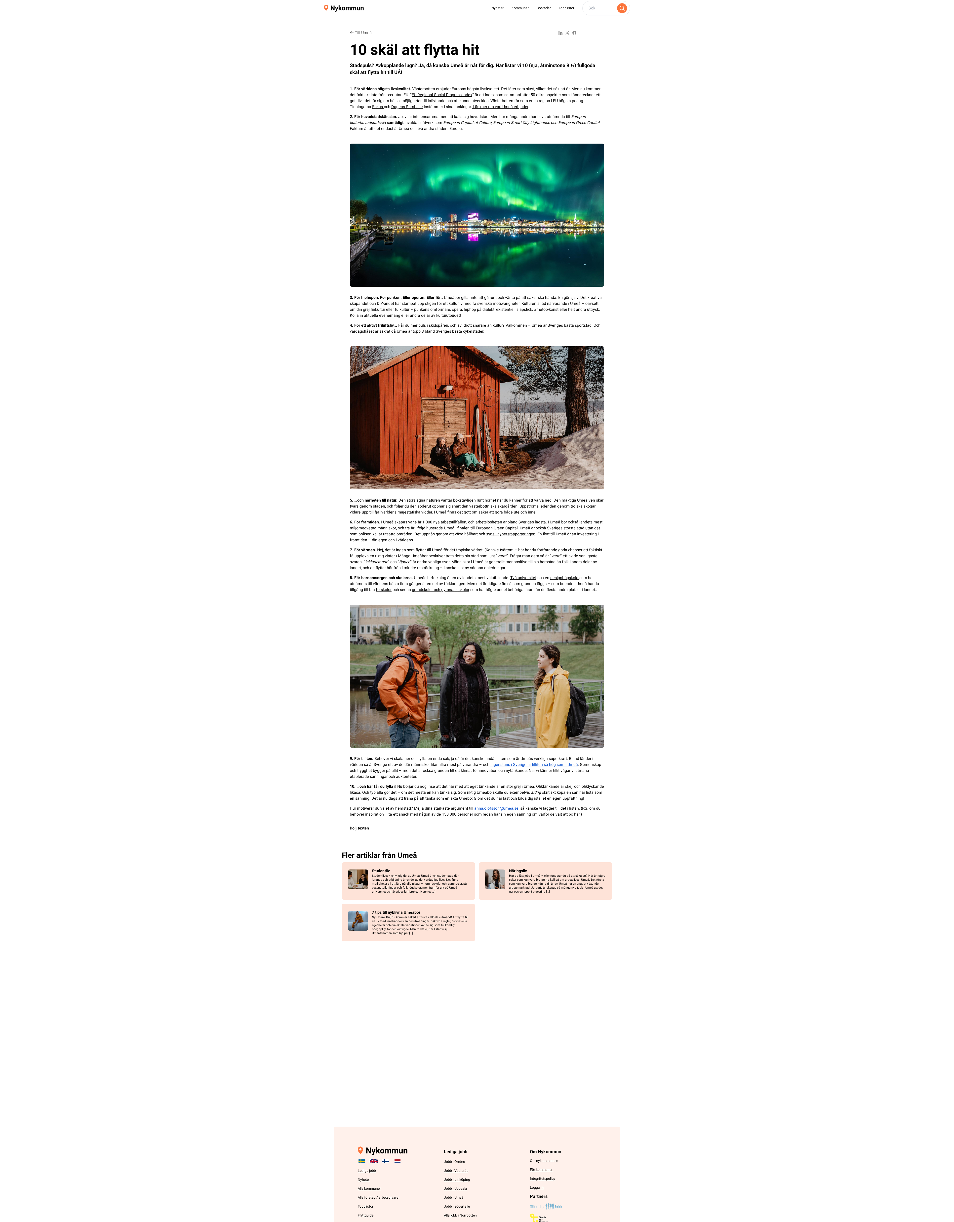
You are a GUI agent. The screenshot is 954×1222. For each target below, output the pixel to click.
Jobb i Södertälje (457, 1206)
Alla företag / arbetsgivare (378, 1197)
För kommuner (541, 1169)
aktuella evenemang (382, 315)
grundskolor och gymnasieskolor (440, 590)
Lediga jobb (367, 1170)
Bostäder (544, 8)
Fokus (378, 107)
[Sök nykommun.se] (622, 8)
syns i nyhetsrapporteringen (510, 534)
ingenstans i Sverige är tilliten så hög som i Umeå (534, 765)
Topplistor (566, 8)
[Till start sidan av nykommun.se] (344, 8)
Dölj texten (359, 828)
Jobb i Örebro (454, 1161)
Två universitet (523, 578)
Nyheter (497, 8)
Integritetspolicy (542, 1178)
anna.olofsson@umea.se (496, 808)
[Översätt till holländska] (397, 1161)
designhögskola (564, 578)
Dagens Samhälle (407, 107)
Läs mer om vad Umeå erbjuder (500, 107)
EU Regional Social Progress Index (442, 95)
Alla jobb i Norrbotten (460, 1215)
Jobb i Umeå (453, 1197)
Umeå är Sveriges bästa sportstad (562, 325)
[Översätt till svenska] (362, 1161)
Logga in (537, 1187)
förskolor (384, 590)
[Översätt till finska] (386, 1161)
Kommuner (520, 8)
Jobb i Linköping (457, 1179)
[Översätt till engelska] (374, 1161)
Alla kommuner (369, 1188)
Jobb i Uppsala (455, 1188)
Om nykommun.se (544, 1160)
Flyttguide (365, 1215)
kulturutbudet (448, 315)
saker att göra (490, 512)
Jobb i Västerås (456, 1170)
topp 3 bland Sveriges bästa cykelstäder (448, 331)
